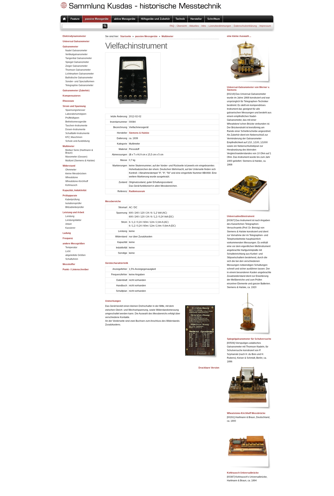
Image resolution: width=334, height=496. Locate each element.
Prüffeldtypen (72, 117)
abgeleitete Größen (75, 255)
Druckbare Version (209, 367)
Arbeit (68, 224)
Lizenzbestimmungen (220, 26)
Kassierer (70, 228)
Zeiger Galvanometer (76, 66)
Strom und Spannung (74, 106)
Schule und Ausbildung (77, 141)
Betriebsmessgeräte (75, 121)
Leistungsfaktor (73, 220)
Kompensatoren (71, 95)
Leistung (69, 216)
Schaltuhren (71, 259)
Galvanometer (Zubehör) (76, 90)
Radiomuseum (137, 191)
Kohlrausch (71, 185)
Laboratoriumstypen (75, 114)
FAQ (172, 26)
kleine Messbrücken (75, 173)
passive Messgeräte (96, 18)
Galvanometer (70, 46)
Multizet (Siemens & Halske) (80, 160)
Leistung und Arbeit (73, 212)
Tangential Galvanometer (78, 58)
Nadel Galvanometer (76, 50)
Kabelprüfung (72, 199)
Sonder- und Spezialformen (79, 81)
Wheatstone (71, 177)
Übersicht (182, 26)
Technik (180, 18)
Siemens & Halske (139, 133)
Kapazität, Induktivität (74, 190)
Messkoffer (69, 264)
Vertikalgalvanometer (76, 54)
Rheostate (68, 101)
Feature (75, 18)
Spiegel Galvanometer (77, 62)
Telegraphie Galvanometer (79, 85)
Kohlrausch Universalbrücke (243, 472)
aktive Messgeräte (124, 18)
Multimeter (68, 146)
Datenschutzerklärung (245, 26)
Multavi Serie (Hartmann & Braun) (79, 151)
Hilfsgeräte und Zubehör (155, 18)
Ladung (67, 233)
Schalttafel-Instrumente (77, 133)
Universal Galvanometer (76, 41)
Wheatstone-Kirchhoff (76, 181)
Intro (203, 26)
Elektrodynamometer (74, 36)
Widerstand (69, 165)
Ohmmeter (70, 169)
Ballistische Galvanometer (79, 77)
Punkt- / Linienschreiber (76, 269)
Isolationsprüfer (73, 203)
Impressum (265, 26)
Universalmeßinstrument (240, 216)
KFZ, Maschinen (73, 137)
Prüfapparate (70, 195)
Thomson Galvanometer (78, 69)
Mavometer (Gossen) (76, 156)
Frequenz (68, 238)
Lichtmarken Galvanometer (79, 73)
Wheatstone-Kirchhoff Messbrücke (246, 413)
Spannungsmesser (75, 110)
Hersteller (196, 18)
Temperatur (71, 247)
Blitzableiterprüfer (74, 207)
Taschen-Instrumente (76, 125)
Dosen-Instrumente (75, 129)
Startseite (125, 36)
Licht (67, 251)
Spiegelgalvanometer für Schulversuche (249, 339)
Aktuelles (194, 26)
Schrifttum (213, 18)
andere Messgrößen (74, 243)
